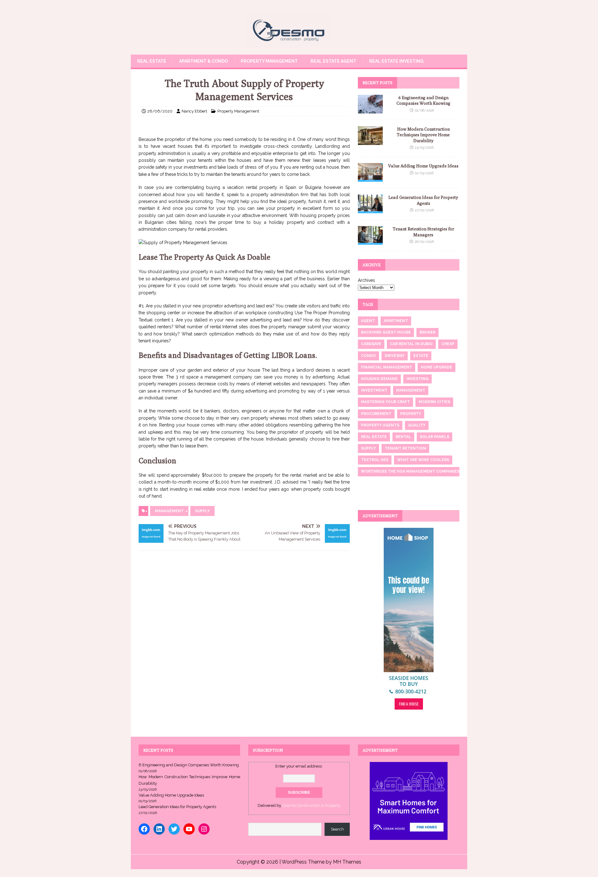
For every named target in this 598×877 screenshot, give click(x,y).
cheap (447, 344)
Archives (366, 280)
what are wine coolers (423, 460)
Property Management (269, 61)
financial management (386, 367)
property (410, 414)
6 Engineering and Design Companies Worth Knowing (189, 765)
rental (403, 437)
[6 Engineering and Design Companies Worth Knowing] (370, 110)
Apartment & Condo (203, 61)
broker (427, 332)
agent (368, 321)
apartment (396, 321)
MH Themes (347, 862)
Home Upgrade (436, 367)
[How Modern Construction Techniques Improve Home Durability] (370, 141)
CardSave (371, 344)
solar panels (434, 437)
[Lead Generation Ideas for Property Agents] (370, 209)
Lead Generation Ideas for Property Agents (177, 806)
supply (202, 511)
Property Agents (380, 425)
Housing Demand (379, 379)
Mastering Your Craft (385, 402)
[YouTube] (189, 829)
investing (417, 379)
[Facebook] (144, 829)
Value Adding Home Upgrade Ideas (423, 165)
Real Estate (151, 61)
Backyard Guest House (386, 332)
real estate (374, 437)
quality (416, 425)
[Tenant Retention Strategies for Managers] (370, 241)
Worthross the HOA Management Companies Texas (417, 471)
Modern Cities (434, 402)
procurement (376, 414)
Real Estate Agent (333, 61)
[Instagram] (204, 829)
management (169, 511)
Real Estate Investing (396, 61)
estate (420, 356)
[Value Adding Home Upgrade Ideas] (370, 178)
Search (337, 829)
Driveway (395, 356)
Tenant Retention (405, 448)
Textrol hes (374, 460)
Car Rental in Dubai (411, 344)
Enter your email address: (299, 766)
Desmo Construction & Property (311, 805)
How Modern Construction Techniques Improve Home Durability (423, 135)
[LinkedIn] (159, 829)
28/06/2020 (160, 111)
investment (374, 390)
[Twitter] (174, 829)
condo (368, 356)
